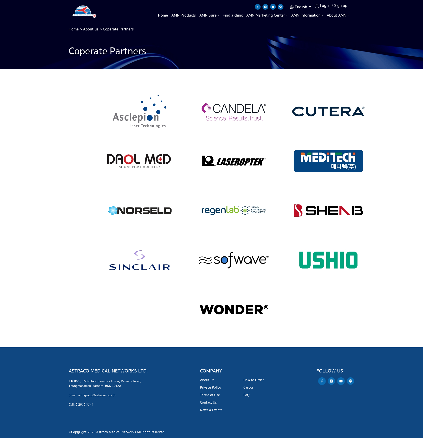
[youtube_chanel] (273, 7)
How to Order (253, 380)
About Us (207, 380)
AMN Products (183, 15)
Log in (325, 6)
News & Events (211, 410)
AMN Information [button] (306, 15)
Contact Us (208, 402)
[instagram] (265, 7)
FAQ (246, 395)
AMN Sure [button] (208, 15)
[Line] (281, 7)
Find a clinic (233, 15)
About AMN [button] (336, 15)
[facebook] (258, 7)
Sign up (340, 6)
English (301, 7)
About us (90, 29)
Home (163, 15)
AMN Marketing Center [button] (265, 15)
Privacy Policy (210, 387)
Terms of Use (210, 395)
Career (248, 387)
